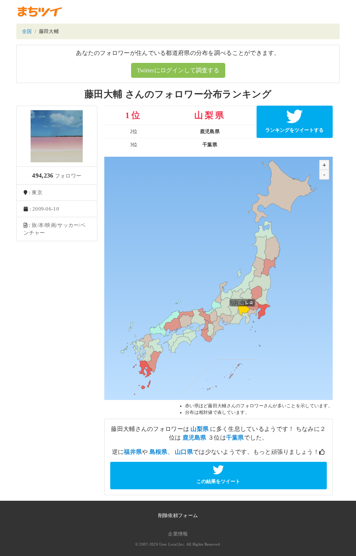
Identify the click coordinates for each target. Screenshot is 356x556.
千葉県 (235, 437)
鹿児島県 (195, 437)
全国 (27, 31)
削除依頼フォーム (178, 515)
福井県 (133, 452)
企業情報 (178, 534)
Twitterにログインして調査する (178, 70)
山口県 (184, 452)
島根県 (158, 452)
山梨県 (200, 429)
